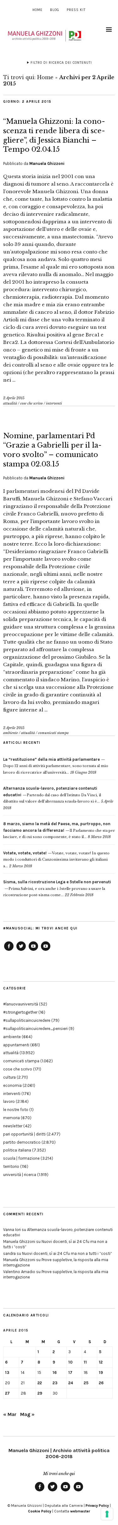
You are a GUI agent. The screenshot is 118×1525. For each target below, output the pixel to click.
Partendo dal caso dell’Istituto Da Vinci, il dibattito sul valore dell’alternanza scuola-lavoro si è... (52, 794)
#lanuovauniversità (20, 1004)
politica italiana (17, 1150)
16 (55, 1372)
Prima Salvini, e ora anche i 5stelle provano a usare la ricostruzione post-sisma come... (57, 888)
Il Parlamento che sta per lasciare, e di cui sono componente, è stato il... (59, 830)
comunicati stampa (53, 733)
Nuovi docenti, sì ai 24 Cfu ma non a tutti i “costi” (67, 1253)
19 (101, 1372)
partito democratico (22, 1142)
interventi (54, 403)
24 (70, 1383)
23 (55, 1383)
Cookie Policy (39, 1511)
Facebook (9, 950)
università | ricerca (19, 1174)
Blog (54, 10)
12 (101, 1362)
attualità (10, 403)
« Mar (9, 1414)
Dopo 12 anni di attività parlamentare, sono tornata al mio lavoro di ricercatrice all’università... (55, 766)
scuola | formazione (21, 1158)
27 (7, 1393)
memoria (11, 1117)
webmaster (80, 1511)
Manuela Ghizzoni (47, 163)
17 (70, 1372)
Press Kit (76, 10)
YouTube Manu (33, 950)
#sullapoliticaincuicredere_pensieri (35, 1028)
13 (7, 1372)
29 (39, 1393)
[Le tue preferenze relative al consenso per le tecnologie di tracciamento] (107, 1514)
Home (37, 10)
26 (101, 1383)
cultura (9, 1077)
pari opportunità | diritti (24, 1134)
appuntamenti (16, 1045)
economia (12, 1085)
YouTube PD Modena (45, 950)
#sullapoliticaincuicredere (26, 1020)
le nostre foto (15, 1109)
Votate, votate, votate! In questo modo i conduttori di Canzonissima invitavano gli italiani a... (56, 859)
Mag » (27, 1414)
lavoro (9, 1101)
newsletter (12, 1126)
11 (85, 1362)
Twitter (21, 950)
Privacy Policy (97, 1505)
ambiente (10, 733)
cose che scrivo (31, 403)
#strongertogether (20, 1012)
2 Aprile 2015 (14, 398)
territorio (11, 1166)
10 (70, 1362)
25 (86, 1383)
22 (39, 1383)
